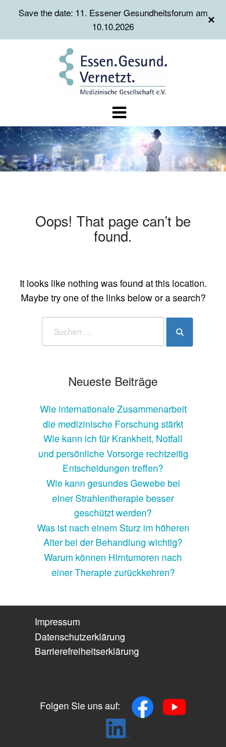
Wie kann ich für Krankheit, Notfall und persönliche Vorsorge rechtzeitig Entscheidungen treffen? (113, 453)
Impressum (57, 621)
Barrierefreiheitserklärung (87, 651)
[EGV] (113, 69)
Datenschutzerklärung (80, 636)
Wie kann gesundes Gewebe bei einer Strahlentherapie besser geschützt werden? (113, 497)
